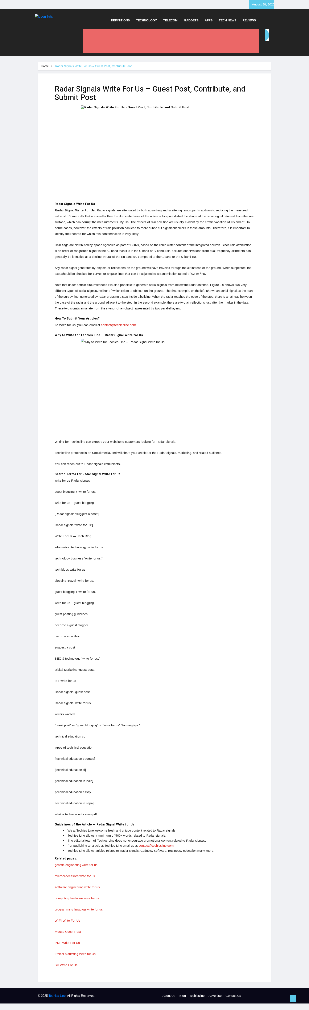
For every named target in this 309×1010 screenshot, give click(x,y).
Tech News (227, 20)
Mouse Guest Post (68, 931)
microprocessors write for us (75, 876)
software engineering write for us (77, 887)
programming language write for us (79, 909)
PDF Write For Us (67, 943)
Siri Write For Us (66, 965)
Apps (209, 20)
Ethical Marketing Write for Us (75, 954)
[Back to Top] (293, 998)
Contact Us (233, 995)
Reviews (249, 20)
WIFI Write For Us (67, 920)
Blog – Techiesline (192, 995)
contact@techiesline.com (118, 325)
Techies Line (57, 995)
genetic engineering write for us (76, 865)
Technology (146, 20)
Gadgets (191, 20)
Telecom (170, 20)
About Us (168, 995)
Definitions (120, 20)
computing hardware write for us (77, 898)
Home (45, 66)
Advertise (215, 995)
